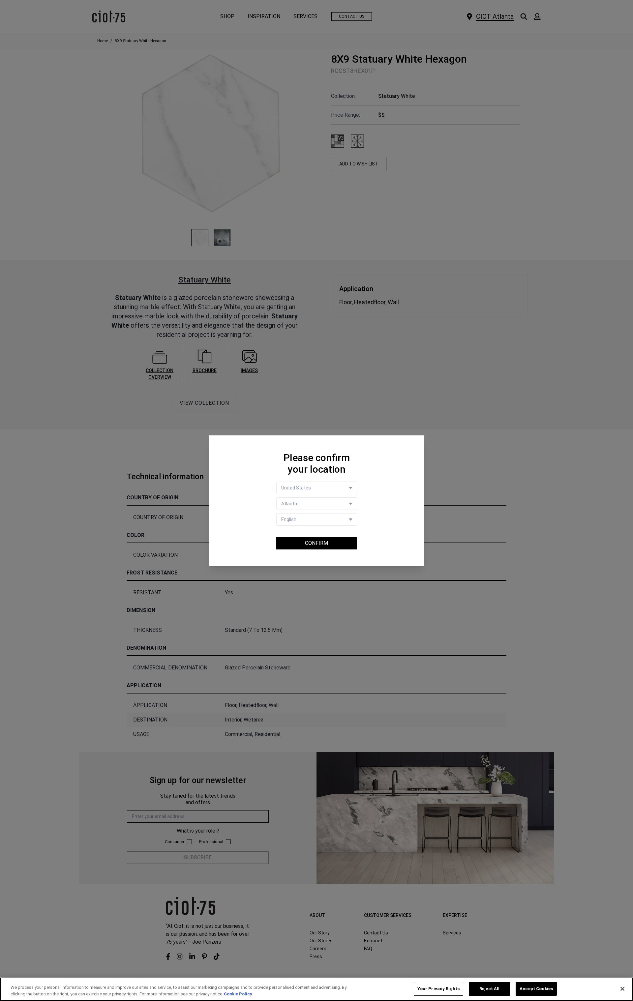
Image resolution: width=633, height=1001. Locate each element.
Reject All (489, 988)
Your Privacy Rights (438, 988)
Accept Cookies (536, 988)
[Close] (622, 989)
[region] (316, 989)
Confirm (316, 543)
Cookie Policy (238, 993)
